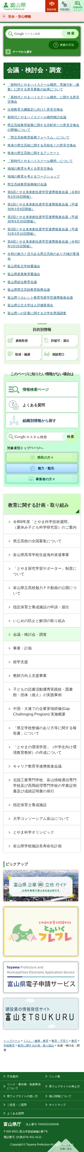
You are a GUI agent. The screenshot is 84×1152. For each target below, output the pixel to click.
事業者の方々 (45, 479)
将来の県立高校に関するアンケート (33, 153)
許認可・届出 (60, 340)
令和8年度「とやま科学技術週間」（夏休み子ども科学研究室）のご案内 (45, 524)
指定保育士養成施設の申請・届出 (41, 607)
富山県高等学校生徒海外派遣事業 (41, 555)
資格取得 (22, 340)
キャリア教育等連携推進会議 (37, 766)
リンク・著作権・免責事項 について (24, 1086)
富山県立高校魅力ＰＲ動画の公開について (45, 590)
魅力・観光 (46, 468)
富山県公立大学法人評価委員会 (30, 305)
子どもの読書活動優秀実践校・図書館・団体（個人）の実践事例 (43, 692)
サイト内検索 (10, 33)
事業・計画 (22, 648)
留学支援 (20, 662)
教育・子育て (60, 1041)
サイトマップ (57, 1104)
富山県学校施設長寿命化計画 (37, 846)
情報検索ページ (36, 389)
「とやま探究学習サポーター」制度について (45, 571)
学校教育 (9, 1045)
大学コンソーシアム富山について (41, 819)
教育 (74, 1041)
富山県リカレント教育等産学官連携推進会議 (40, 297)
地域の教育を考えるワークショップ (33, 176)
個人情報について (60, 1096)
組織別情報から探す (39, 421)
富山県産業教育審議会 (23, 274)
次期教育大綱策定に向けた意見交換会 (35, 109)
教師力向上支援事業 (30, 676)
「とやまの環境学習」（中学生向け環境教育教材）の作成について (45, 750)
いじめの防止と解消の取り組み (39, 621)
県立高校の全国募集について (37, 541)
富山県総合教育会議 (22, 282)
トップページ (12, 1041)
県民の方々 (45, 457)
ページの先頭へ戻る (63, 1145)
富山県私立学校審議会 (23, 266)
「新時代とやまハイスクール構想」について (40, 161)
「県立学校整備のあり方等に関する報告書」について (45, 730)
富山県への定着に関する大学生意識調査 (36, 313)
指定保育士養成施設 (30, 805)
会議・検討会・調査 (30, 634)
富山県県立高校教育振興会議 (28, 289)
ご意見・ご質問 (17, 1104)
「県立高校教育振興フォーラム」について (38, 137)
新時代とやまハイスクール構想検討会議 (36, 117)
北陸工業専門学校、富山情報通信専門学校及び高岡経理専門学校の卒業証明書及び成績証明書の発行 (45, 785)
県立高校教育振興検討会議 (27, 184)
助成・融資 (22, 354)
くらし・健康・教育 (36, 1041)
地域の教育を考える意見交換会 (30, 168)
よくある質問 (34, 405)
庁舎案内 (12, 1076)
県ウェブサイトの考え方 (64, 1086)
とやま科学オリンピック (33, 832)
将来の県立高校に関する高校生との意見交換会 (41, 145)
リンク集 (54, 1076)
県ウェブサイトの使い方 (22, 1096)
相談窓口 (58, 354)
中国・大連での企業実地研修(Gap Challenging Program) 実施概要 (41, 711)
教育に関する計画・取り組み (38, 505)
